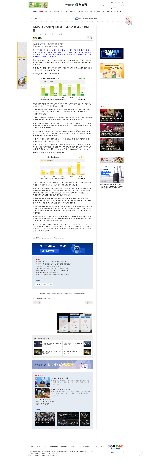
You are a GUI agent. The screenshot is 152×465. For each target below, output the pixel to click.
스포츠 (116, 11)
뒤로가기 (37, 303)
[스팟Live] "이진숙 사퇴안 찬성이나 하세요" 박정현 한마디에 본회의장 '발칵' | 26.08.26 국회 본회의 (111, 134)
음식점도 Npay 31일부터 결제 (60, 389)
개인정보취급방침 (54, 446)
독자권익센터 (74, 446)
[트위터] (114, 446)
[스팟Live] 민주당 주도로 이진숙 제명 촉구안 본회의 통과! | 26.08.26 (111, 119)
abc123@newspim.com (40, 238)
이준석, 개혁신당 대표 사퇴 (59, 378)
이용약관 (95, 446)
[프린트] (91, 37)
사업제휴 (45, 446)
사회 (67, 11)
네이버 (38, 284)
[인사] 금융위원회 (83, 18)
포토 (46, 11)
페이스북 (36, 38)
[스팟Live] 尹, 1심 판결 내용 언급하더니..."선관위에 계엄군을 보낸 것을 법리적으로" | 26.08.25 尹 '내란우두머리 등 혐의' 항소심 (111, 148)
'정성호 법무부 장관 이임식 (42, 422)
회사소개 (30, 446)
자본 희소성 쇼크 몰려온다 (42, 404)
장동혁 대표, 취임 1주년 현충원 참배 (73, 422)
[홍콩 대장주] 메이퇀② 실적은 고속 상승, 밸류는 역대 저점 (73, 352)
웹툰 (51, 284)
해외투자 (81, 11)
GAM (121, 11)
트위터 (39, 38)
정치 (50, 11)
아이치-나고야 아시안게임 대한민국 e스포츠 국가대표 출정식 (84, 423)
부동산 (99, 11)
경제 (62, 11)
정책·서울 (56, 11)
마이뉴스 (121, 8)
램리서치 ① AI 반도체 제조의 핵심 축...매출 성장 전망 (73, 343)
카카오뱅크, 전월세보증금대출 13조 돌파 (47, 272)
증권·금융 (92, 11)
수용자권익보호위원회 (85, 446)
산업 (86, 11)
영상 (39, 11)
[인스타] (119, 446)
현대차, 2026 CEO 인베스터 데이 (73, 415)
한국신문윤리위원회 (115, 449)
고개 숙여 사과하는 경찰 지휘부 (62, 415)
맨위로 (88, 303)
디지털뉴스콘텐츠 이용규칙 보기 (42, 299)
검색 (122, 5)
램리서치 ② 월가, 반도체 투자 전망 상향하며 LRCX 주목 (51, 343)
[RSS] (122, 446)
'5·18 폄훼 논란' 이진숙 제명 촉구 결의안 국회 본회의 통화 (85, 415)
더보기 (121, 18)
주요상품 (38, 446)
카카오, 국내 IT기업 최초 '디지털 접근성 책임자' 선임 (50, 266)
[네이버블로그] (117, 446)
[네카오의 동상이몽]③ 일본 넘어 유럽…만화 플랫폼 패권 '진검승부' (54, 264)
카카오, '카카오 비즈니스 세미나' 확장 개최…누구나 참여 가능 (52, 270)
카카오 (44, 284)
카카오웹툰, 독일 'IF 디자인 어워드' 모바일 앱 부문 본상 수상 (52, 268)
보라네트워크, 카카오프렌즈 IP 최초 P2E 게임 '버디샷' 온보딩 (52, 275)
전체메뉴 (30, 11)
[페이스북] (111, 446)
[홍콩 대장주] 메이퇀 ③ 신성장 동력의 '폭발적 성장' (51, 352)
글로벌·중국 (73, 11)
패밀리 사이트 (114, 452)
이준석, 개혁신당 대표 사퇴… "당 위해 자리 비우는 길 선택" (62, 423)
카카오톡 (34, 38)
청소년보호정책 (64, 446)
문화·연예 (109, 11)
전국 (104, 11)
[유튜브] (109, 446)
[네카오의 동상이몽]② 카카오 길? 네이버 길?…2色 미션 (51, 262)
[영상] (112, 115)
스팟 (102, 107)
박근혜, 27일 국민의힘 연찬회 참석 (44, 402)
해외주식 (112, 8)
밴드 (41, 38)
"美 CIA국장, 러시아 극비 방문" (43, 399)
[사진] (42, 382)
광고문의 (102, 446)
